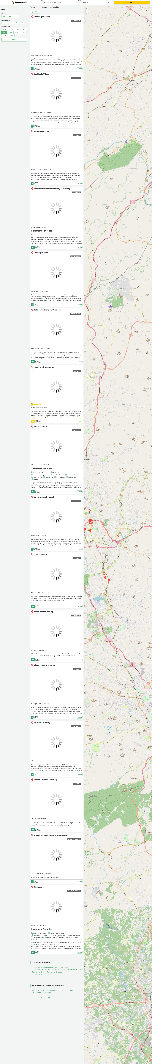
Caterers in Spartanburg (41, 974)
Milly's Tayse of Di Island (45, 665)
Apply (14, 40)
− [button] (86, 11)
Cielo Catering (40, 554)
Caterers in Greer (38, 972)
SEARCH (132, 2)
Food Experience (41, 252)
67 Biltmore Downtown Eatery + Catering (52, 188)
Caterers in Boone (61, 967)
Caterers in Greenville (74, 969)
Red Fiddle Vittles (41, 74)
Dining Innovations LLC (44, 497)
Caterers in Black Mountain (42, 967)
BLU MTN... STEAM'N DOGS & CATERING (51, 835)
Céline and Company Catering (47, 310)
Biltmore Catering (42, 722)
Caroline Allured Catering (45, 780)
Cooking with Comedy (44, 367)
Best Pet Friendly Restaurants (61, 990)
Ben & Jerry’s (39, 887)
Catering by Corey (42, 17)
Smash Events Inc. (42, 131)
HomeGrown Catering (43, 612)
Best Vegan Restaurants (41, 992)
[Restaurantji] (19, 2)
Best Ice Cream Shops (40, 990)
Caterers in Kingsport (55, 972)
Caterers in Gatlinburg (56, 969)
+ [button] (86, 8)
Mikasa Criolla (40, 426)
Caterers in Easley (39, 969)
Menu (80, 69)
